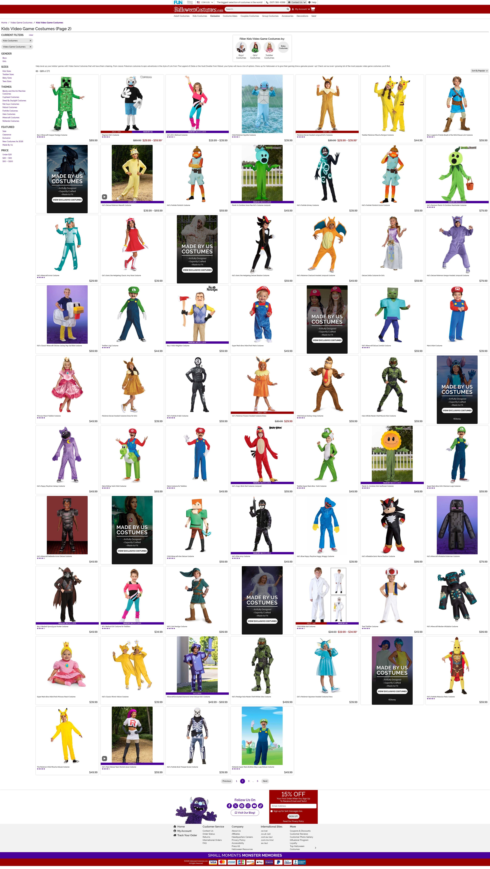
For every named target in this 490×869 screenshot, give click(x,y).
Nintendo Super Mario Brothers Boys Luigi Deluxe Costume (253, 767)
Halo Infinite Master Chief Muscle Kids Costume (379, 416)
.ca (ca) (264, 831)
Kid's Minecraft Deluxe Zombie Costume (376, 346)
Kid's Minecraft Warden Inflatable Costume (442, 626)
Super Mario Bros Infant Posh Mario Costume (248, 346)
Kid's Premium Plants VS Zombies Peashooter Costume (446, 205)
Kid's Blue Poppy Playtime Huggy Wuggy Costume (315, 556)
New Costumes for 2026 (13, 141)
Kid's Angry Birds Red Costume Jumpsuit (246, 486)
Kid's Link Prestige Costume (177, 626)
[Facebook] (229, 805)
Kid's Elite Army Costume (241, 556)
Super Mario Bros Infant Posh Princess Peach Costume (56, 697)
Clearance (7, 135)
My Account (184, 830)
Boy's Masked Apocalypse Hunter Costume (52, 626)
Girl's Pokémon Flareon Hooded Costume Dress (249, 416)
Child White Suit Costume (306, 626)
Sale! (313, 16)
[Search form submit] (288, 9)
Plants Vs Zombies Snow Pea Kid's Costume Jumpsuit (251, 205)
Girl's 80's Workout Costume (177, 135)
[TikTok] (260, 805)
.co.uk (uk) (266, 834)
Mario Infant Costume (434, 346)
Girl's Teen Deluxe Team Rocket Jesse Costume (119, 767)
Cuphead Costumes (11, 97)
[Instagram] (248, 805)
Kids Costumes (200, 16)
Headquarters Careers (242, 837)
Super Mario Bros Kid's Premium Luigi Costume (444, 486)
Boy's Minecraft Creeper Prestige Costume (52, 135)
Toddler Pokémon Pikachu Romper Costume (378, 135)
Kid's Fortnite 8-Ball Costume (177, 416)
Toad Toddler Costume (370, 626)
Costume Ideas (230, 16)
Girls (4, 61)
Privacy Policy (238, 840)
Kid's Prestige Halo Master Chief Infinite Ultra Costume (251, 697)
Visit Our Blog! (246, 812)
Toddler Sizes (8, 75)
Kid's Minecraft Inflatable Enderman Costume (443, 556)
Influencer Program (299, 840)
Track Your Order (187, 835)
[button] (301, 9)
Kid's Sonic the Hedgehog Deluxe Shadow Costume (250, 275)
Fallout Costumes (10, 107)
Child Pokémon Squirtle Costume (244, 135)
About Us (236, 831)
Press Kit (236, 846)
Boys (5, 58)
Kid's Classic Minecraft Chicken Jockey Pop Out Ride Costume (59, 346)
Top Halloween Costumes (297, 847)
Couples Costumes (250, 16)
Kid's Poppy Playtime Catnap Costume (51, 486)
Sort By (478, 71)
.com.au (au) (267, 837)
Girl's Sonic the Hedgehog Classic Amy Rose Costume (121, 275)
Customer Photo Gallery (301, 837)
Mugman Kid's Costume (110, 135)
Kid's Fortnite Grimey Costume (308, 205)
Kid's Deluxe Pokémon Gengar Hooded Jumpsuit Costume (448, 275)
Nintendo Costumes (11, 121)
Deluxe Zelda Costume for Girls (373, 275)
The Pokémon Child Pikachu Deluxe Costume (53, 767)
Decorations (302, 16)
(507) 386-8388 (277, 2)
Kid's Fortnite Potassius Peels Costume (441, 697)
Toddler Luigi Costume (110, 346)
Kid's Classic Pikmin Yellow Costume (115, 697)
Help (314, 2)
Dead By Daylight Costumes (14, 101)
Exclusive (215, 16)
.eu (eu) (264, 843)
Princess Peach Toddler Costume (49, 416)
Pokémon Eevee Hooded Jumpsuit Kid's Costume (315, 135)
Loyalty (293, 843)
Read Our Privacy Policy (293, 821)
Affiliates (236, 834)
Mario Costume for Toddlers (177, 486)
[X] (235, 805)
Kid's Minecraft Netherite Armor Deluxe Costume (54, 556)
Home (181, 826)
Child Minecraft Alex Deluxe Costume (180, 556)
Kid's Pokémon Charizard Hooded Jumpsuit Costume (316, 275)
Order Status (209, 834)
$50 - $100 (8, 161)
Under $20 (7, 155)
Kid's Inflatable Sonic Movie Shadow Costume (378, 556)
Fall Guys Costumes (11, 104)
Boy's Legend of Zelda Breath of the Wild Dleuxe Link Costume (450, 135)
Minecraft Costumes (11, 118)
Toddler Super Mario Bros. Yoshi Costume (311, 486)
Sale (4, 131)
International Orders (212, 840)
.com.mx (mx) (267, 840)
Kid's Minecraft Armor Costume (48, 275)
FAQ (205, 843)
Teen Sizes (7, 81)
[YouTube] (254, 805)
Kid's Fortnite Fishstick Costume (178, 205)
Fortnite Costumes (10, 111)
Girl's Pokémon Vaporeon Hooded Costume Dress (315, 697)
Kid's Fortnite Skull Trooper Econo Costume (182, 767)
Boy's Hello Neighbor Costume (178, 346)
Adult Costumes (181, 16)
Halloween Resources (242, 849)
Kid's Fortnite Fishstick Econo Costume (376, 205)
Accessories (287, 16)
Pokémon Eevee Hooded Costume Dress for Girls (119, 416)
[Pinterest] (241, 805)
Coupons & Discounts (300, 831)
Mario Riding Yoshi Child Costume (114, 486)
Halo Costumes (9, 114)
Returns (206, 837)
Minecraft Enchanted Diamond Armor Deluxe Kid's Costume (188, 697)
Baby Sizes (7, 78)
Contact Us (297, 2)
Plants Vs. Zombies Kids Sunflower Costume (378, 486)
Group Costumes (270, 16)
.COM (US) (205, 2)
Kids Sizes (7, 71)
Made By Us (8, 145)
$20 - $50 (7, 158)
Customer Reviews (299, 834)
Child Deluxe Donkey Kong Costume (310, 416)
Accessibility (238, 843)
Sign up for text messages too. (288, 811)
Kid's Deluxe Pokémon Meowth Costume (116, 205)
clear (31, 35)
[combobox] (255, 9)
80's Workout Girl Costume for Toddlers (116, 626)
